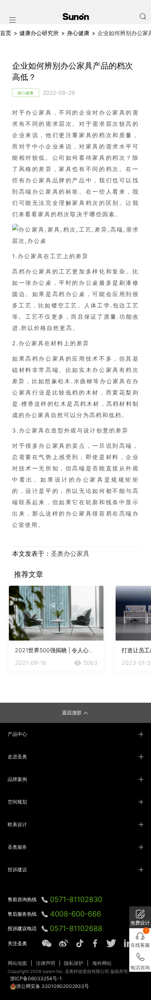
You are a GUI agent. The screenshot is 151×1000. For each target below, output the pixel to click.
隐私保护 (73, 963)
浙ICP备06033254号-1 (36, 978)
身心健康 (78, 32)
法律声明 (45, 963)
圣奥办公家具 (70, 553)
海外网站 (102, 963)
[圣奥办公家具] (75, 16)
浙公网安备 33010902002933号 (52, 986)
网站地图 (17, 963)
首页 (5, 32)
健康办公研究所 (39, 32)
